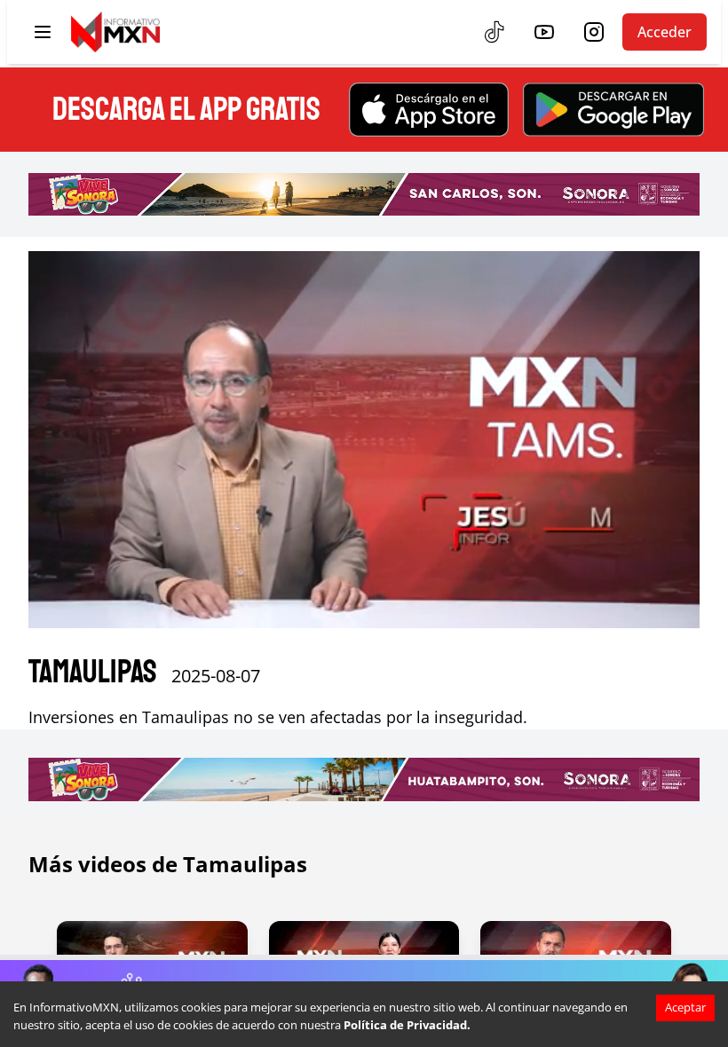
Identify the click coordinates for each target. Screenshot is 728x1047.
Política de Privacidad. (407, 1025)
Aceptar (685, 1007)
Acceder (664, 32)
